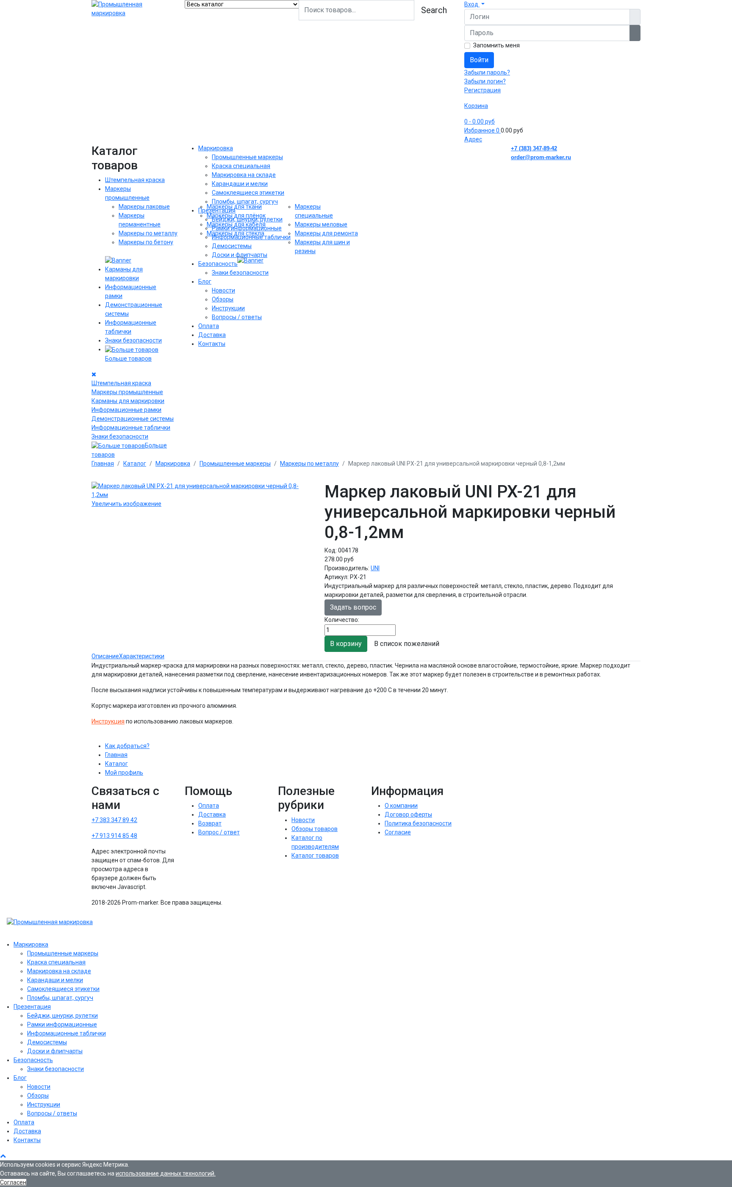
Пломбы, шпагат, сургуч (245, 201)
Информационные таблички (131, 427)
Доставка (212, 334)
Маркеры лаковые (144, 206)
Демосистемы (232, 246)
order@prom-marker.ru (541, 157)
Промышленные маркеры (247, 157)
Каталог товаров (315, 855)
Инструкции (228, 308)
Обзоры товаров (314, 828)
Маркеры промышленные (127, 392)
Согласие (398, 832)
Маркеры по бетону (146, 242)
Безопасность (218, 263)
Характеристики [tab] (141, 656)
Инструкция (108, 721)
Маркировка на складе (244, 174)
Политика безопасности (418, 823)
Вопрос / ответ (219, 832)
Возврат (210, 823)
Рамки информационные (247, 228)
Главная (116, 754)
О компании (401, 805)
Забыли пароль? (487, 72)
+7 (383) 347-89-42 (534, 148)
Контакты (211, 343)
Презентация (217, 210)
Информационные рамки (126, 409)
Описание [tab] (105, 656)
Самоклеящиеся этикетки (248, 192)
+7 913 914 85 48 (114, 835)
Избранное (481, 130)
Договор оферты (408, 814)
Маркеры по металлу (148, 233)
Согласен (13, 1182)
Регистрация (482, 90)
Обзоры (222, 299)
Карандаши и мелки (240, 183)
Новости (223, 290)
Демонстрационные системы (133, 418)
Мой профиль (124, 772)
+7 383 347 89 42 (114, 820)
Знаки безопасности (133, 340)
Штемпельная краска (135, 180)
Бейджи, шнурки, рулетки (247, 219)
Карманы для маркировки (128, 401)
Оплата (208, 326)
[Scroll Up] (3, 1155)
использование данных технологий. (166, 1173)
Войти (479, 60)
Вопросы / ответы (237, 317)
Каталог (116, 763)
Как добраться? (127, 746)
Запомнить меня (496, 45)
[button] (474, 4)
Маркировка (215, 148)
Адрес (473, 139)
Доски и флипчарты (239, 254)
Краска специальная (241, 166)
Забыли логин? (485, 81)
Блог (204, 281)
